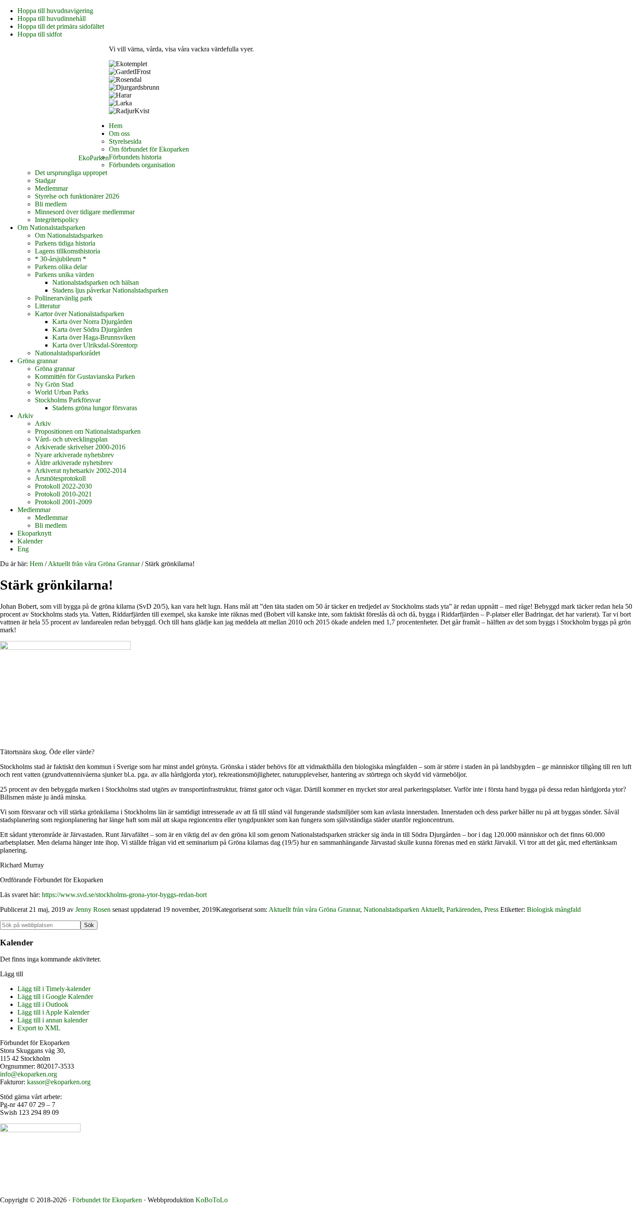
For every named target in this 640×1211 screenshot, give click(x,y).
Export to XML (39, 1028)
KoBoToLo (211, 1200)
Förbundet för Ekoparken (107, 1200)
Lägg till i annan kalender (52, 1020)
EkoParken (93, 158)
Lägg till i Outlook (42, 1004)
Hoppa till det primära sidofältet (60, 26)
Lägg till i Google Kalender (55, 996)
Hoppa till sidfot (39, 34)
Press (491, 909)
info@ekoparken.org (28, 1074)
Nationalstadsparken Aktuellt (403, 909)
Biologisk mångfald (554, 909)
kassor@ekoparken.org (59, 1082)
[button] (11, 974)
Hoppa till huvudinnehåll (51, 18)
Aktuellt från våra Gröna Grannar (314, 909)
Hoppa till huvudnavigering (55, 10)
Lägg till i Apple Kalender (53, 1012)
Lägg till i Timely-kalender (54, 988)
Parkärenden (463, 909)
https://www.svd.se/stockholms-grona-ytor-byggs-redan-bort (124, 894)
